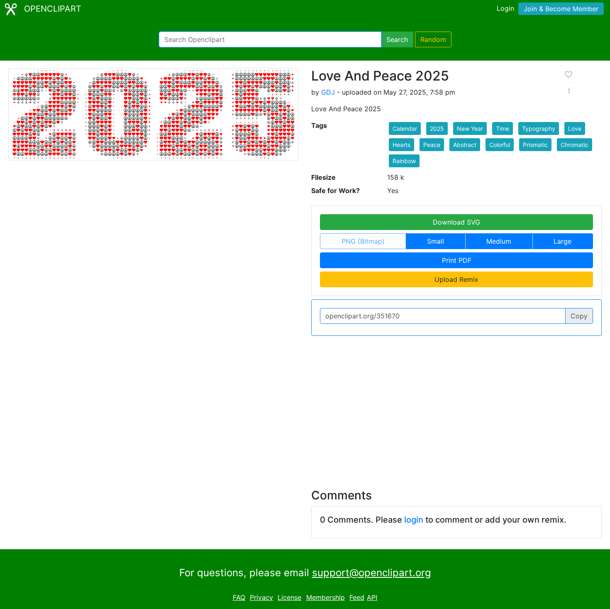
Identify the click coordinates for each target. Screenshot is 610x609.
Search (397, 39)
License (289, 597)
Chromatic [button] (574, 144)
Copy (579, 316)
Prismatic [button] (535, 144)
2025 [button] (437, 128)
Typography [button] (538, 128)
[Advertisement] (305, 407)
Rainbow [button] (404, 160)
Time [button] (502, 128)
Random (433, 39)
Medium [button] (498, 241)
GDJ (328, 92)
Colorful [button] (499, 144)
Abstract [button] (464, 144)
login (413, 520)
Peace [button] (431, 144)
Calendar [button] (405, 128)
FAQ (239, 597)
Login (505, 8)
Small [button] (435, 241)
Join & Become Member (561, 9)
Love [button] (574, 128)
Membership (325, 597)
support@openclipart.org (371, 573)
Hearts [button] (401, 144)
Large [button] (562, 241)
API (372, 597)
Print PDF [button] (456, 260)
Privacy (261, 597)
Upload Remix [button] (456, 279)
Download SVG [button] (456, 222)
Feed (356, 597)
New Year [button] (470, 128)
